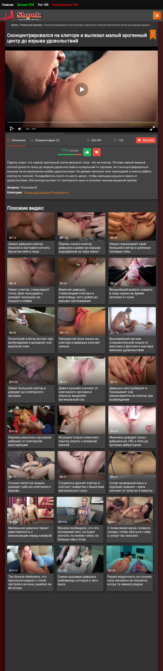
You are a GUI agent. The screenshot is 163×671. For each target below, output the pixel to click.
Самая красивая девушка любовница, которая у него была (78, 580)
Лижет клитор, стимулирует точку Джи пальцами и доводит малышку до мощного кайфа (28, 295)
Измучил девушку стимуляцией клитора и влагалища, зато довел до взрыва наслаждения (78, 295)
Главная (7, 5)
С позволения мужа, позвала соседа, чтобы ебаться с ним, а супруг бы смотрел (129, 531)
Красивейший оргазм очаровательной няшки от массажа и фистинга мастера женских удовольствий (131, 344)
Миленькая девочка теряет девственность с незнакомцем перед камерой (30, 531)
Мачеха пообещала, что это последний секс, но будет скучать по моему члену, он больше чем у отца (78, 533)
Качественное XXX (65, 5)
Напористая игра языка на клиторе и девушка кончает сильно (79, 342)
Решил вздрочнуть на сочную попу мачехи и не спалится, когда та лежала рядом (129, 580)
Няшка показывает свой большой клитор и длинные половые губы (129, 247)
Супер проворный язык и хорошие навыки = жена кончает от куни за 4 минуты (130, 486)
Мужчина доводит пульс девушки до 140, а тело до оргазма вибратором (128, 441)
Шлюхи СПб (25, 5)
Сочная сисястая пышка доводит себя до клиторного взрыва (29, 486)
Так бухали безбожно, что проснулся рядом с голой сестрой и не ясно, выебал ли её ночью (29, 582)
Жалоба (148, 140)
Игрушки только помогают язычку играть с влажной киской (79, 441)
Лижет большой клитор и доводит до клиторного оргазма (27, 392)
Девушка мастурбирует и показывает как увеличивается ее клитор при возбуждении (131, 393)
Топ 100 (43, 5)
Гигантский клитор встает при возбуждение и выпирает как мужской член (30, 342)
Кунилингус (60, 192)
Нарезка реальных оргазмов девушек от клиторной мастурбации (29, 441)
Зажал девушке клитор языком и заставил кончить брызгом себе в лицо (29, 247)
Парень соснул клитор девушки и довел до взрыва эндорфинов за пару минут (80, 247)
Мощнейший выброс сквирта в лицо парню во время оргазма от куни (130, 293)
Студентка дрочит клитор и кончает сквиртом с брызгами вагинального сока (81, 486)
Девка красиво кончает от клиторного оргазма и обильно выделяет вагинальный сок (78, 393)
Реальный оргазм (36, 192)
